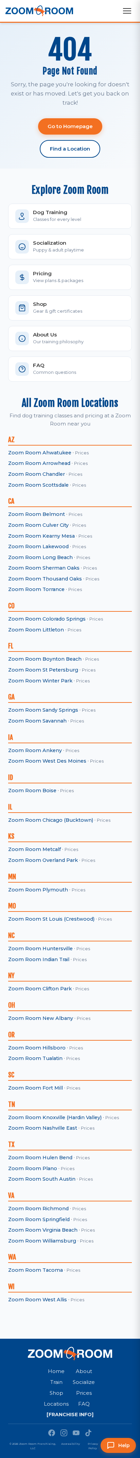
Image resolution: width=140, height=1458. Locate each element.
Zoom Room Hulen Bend (40, 1158)
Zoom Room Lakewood (38, 546)
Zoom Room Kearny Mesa (41, 536)
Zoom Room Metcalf (34, 849)
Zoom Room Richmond (38, 1208)
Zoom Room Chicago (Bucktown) (50, 820)
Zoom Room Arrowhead (39, 463)
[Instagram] (63, 1432)
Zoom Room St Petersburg (43, 670)
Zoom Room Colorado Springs (47, 619)
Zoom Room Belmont (36, 514)
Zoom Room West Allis (37, 1300)
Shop (56, 1393)
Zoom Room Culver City (38, 525)
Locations (56, 1404)
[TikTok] (88, 1432)
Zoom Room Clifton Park (40, 989)
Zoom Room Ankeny (35, 750)
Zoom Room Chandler (36, 474)
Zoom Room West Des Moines (47, 761)
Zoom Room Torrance (36, 589)
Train (56, 1382)
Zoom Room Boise (32, 790)
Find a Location (70, 148)
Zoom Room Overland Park (43, 860)
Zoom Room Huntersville (40, 948)
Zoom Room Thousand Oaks (45, 579)
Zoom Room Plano (32, 1168)
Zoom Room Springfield (39, 1219)
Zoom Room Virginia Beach (42, 1230)
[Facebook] (51, 1432)
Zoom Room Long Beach (40, 557)
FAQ (84, 1404)
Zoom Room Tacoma (35, 1270)
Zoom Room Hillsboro (37, 1048)
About (84, 1371)
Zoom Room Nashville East (42, 1128)
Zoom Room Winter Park (40, 681)
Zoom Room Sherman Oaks (44, 568)
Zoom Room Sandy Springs (43, 710)
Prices (82, 452)
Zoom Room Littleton (36, 630)
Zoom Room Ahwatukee (39, 453)
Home (56, 1371)
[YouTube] (76, 1432)
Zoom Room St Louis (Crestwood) (51, 919)
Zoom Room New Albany (40, 1018)
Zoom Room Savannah (37, 721)
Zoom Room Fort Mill (35, 1088)
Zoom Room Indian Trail (38, 959)
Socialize (84, 1382)
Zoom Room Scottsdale (38, 485)
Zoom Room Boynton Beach (45, 659)
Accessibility (70, 1443)
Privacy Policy (93, 1446)
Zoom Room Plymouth (38, 890)
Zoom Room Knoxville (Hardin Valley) (55, 1117)
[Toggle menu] (127, 10)
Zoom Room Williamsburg (42, 1241)
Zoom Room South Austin (41, 1179)
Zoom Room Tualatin (35, 1058)
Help (124, 1445)
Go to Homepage (70, 126)
